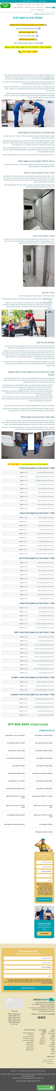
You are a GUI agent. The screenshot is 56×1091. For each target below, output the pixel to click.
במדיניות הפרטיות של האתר (45, 891)
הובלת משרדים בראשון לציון (15, 788)
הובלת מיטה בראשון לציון (44, 781)
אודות (42, 4)
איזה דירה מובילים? (22, 4)
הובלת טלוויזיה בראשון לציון (16, 758)
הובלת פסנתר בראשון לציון (43, 735)
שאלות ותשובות (39, 10)
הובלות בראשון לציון (45, 824)
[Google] (41, 1017)
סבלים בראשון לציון (18, 766)
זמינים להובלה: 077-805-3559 (28, 724)
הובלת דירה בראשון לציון (17, 781)
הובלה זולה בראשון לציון (44, 766)
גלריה (33, 4)
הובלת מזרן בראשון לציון (44, 758)
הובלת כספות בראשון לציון (43, 832)
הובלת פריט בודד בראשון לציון (15, 735)
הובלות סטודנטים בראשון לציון (42, 773)
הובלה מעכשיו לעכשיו (18, 7)
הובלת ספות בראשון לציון (16, 773)
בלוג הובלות (48, 14)
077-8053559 (44, 933)
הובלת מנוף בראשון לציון (44, 788)
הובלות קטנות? (39, 7)
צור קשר (33, 10)
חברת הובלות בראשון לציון (43, 743)
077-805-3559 (5, 5)
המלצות (38, 4)
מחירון (29, 4)
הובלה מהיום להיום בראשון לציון (14, 824)
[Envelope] (44, 1017)
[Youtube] (39, 1017)
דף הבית (53, 14)
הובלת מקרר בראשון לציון (16, 750)
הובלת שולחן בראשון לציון (44, 750)
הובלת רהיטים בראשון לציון (16, 743)
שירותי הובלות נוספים (30, 7)
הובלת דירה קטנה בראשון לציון (42, 796)
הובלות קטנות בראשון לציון (16, 815)
